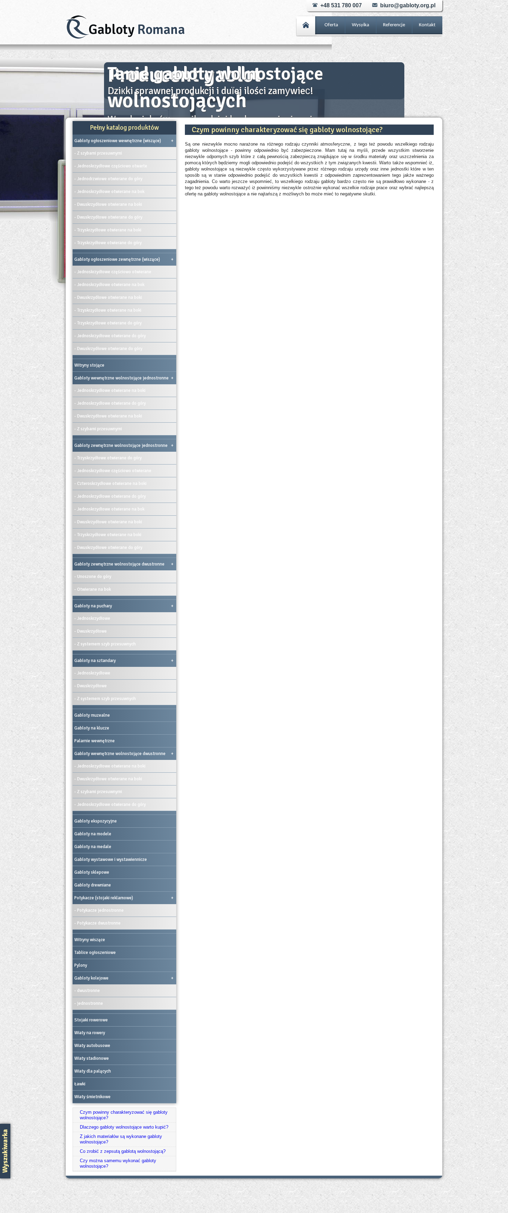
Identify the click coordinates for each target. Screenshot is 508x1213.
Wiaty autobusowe (92, 1045)
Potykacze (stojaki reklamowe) (123, 898)
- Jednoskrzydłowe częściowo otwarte (110, 166)
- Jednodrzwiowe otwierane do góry (108, 179)
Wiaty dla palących (92, 1071)
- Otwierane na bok (92, 589)
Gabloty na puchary (123, 606)
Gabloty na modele (92, 834)
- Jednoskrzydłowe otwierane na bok (109, 191)
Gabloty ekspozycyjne (95, 821)
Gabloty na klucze (91, 728)
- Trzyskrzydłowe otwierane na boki (107, 230)
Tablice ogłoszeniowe (95, 952)
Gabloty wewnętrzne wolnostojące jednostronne (123, 378)
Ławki (79, 1084)
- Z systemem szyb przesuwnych (105, 644)
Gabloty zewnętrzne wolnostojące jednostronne (123, 445)
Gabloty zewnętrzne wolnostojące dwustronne (123, 564)
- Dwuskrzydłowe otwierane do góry (108, 217)
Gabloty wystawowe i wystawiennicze (110, 859)
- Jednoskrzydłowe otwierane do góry (110, 336)
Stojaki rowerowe (91, 1020)
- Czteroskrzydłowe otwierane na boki (110, 483)
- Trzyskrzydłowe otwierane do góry (108, 243)
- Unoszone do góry (92, 576)
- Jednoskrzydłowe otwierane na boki (109, 390)
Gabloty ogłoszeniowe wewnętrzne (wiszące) (123, 141)
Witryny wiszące (89, 940)
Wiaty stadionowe (91, 1058)
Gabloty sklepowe (91, 872)
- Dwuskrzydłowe (90, 631)
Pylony (80, 965)
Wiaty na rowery (89, 1033)
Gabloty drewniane (92, 885)
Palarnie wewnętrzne (94, 741)
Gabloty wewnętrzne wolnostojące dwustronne (123, 753)
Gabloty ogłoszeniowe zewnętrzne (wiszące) (123, 259)
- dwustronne (87, 990)
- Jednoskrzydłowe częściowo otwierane (112, 272)
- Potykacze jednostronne (99, 910)
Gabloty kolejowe (123, 978)
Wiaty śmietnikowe (92, 1097)
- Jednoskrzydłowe (92, 618)
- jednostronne (88, 1003)
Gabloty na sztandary (123, 660)
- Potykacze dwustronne (97, 923)
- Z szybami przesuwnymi (98, 153)
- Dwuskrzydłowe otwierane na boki (108, 204)
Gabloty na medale (92, 846)
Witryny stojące (89, 365)
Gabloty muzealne (92, 715)
